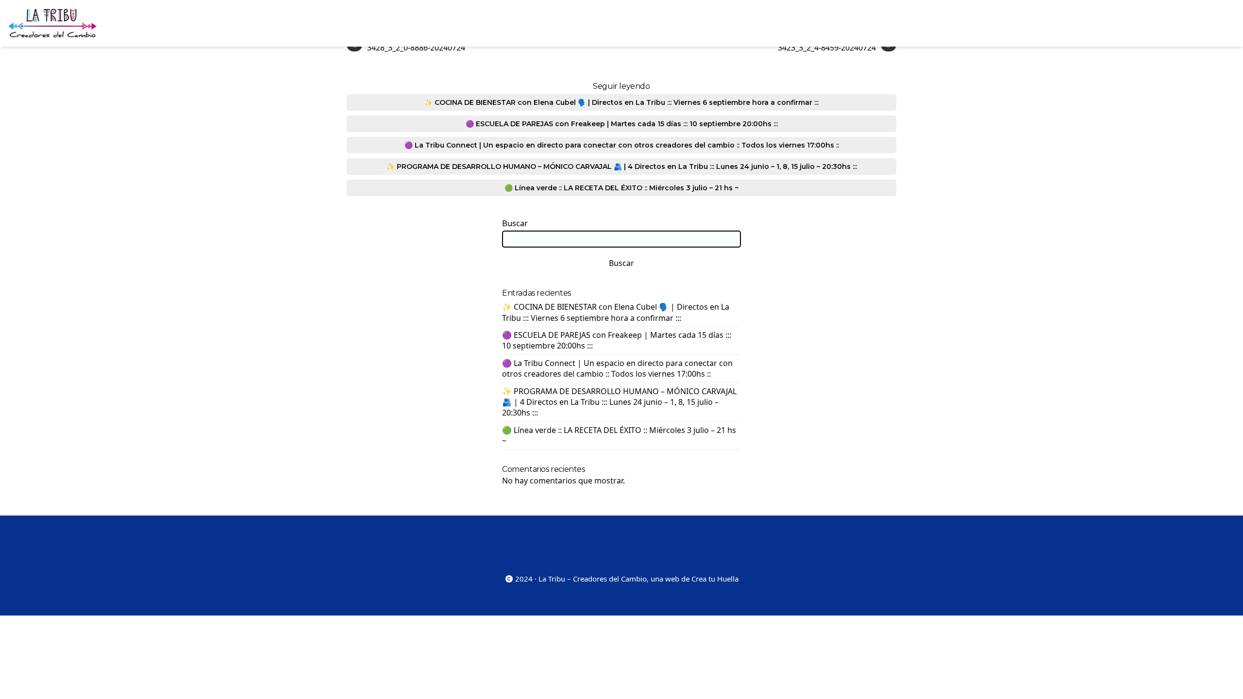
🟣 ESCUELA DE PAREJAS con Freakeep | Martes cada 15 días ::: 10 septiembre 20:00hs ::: (622, 123)
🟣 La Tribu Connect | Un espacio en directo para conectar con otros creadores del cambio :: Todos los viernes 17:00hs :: (621, 145)
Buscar (515, 223)
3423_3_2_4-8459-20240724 (834, 47)
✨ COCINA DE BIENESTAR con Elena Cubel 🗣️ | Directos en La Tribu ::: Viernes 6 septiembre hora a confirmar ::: (621, 102)
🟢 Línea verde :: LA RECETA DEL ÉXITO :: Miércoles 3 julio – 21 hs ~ (621, 187)
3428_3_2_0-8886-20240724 (408, 47)
